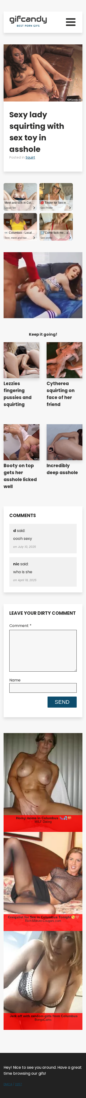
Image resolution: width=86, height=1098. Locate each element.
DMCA (8, 1084)
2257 (18, 1084)
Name (15, 680)
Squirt (30, 157)
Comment (20, 625)
